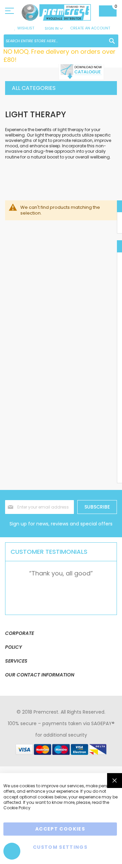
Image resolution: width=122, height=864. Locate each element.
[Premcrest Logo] (56, 12)
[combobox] (61, 41)
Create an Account (90, 28)
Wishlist (25, 28)
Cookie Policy (16, 808)
